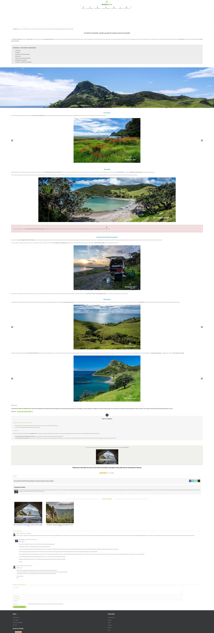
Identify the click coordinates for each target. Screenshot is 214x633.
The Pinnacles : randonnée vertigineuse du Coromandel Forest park (60, 524)
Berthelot (18, 565)
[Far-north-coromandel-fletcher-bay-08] (107, 378)
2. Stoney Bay (17, 52)
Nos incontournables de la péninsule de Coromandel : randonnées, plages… (28, 524)
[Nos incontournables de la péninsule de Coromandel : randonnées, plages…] (28, 512)
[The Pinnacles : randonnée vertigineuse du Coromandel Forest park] (60, 512)
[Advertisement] (107, 18)
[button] (130, 8)
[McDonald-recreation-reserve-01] (107, 267)
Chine (109, 630)
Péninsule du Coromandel (39, 28)
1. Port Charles (17, 50)
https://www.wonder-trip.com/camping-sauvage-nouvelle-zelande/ (53, 556)
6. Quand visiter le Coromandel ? (21, 60)
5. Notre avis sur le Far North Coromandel (22, 58)
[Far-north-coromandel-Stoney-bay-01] (107, 199)
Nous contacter (15, 620)
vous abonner (55, 603)
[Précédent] (12, 140)
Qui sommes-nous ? (16, 617)
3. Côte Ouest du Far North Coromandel (22, 54)
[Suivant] (202, 140)
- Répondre (29, 533)
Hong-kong (110, 625)
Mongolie (109, 627)
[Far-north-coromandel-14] (107, 326)
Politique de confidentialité (17, 622)
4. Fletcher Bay (17, 56)
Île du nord (31, 28)
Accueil (19, 28)
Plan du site (15, 625)
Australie (109, 622)
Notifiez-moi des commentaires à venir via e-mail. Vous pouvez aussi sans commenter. (45, 603)
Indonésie (109, 620)
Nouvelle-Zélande (25, 28)
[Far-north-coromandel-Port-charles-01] (107, 140)
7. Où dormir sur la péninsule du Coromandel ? (23, 62)
